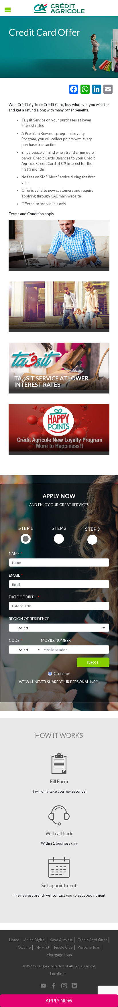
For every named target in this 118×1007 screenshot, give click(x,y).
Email (14, 575)
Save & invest (61, 940)
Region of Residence (29, 618)
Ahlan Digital (34, 940)
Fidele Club (63, 947)
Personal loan (89, 947)
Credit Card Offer (92, 940)
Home (14, 940)
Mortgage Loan (59, 954)
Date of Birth (22, 597)
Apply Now (59, 1001)
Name (14, 553)
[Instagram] (64, 986)
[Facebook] (54, 986)
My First (42, 947)
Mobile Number (56, 640)
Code (14, 640)
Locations (58, 973)
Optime (24, 947)
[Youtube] (43, 986)
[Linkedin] (74, 986)
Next (93, 662)
